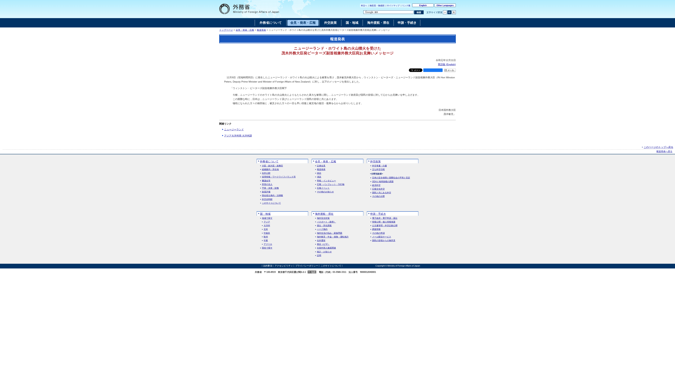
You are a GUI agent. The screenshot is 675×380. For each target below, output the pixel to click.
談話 (319, 173)
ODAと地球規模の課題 (383, 181)
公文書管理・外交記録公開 (384, 225)
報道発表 (261, 30)
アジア (267, 222)
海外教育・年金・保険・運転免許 (333, 237)
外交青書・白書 (379, 166)
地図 (313, 272)
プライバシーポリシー (306, 265)
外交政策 (375, 161)
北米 (266, 229)
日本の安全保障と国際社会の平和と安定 (391, 178)
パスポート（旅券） (326, 222)
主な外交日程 (378, 169)
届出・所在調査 (324, 225)
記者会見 (321, 166)
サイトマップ (393, 5)
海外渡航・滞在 (324, 213)
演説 (319, 177)
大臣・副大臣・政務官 (272, 166)
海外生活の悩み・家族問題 (329, 233)
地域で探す (267, 218)
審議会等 (266, 181)
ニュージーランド (234, 129)
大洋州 (267, 225)
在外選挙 (321, 240)
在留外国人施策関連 (326, 248)
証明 (319, 255)
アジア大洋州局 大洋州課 (238, 135)
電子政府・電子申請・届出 (384, 218)
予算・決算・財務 (270, 188)
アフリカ (268, 244)
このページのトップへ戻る (658, 147)
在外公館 (266, 173)
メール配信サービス (381, 237)
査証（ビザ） (323, 244)
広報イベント (323, 188)
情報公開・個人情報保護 (383, 222)
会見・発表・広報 (245, 30)
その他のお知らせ (325, 192)
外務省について (269, 161)
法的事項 (267, 265)
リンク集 (406, 5)
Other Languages (445, 5)
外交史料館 (267, 199)
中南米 (267, 233)
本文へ (364, 5)
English (423, 5)
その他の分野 (378, 196)
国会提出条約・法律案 (272, 195)
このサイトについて (271, 203)
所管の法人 (267, 184)
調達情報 (376, 229)
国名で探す (267, 248)
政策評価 (266, 192)
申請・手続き (378, 213)
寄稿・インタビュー (326, 181)
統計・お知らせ (324, 252)
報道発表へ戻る (664, 151)
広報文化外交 (378, 189)
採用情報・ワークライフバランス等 (279, 177)
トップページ (226, 30)
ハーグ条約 (322, 229)
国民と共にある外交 (381, 193)
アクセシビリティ (284, 265)
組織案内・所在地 (270, 169)
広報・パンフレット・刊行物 (330, 184)
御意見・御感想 (377, 5)
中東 (266, 240)
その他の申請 (378, 233)
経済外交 (376, 185)
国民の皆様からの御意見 (383, 240)
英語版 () (447, 64)
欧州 (266, 237)
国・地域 (265, 213)
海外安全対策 (323, 218)
